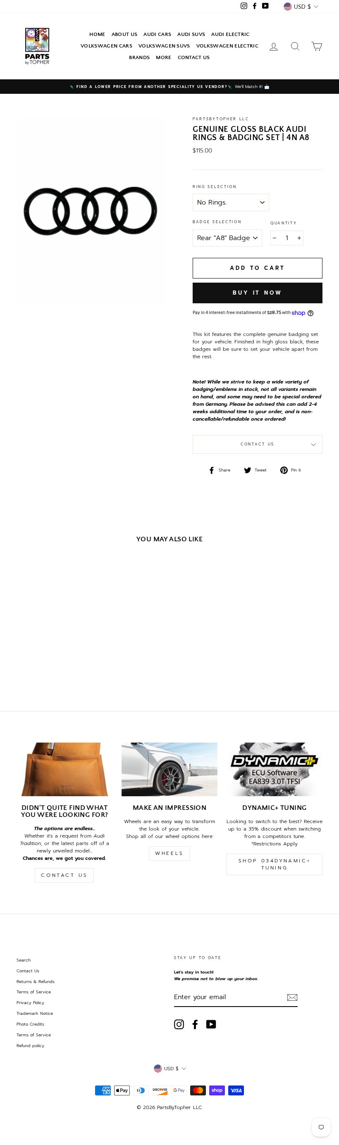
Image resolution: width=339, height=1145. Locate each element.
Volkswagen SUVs (164, 46)
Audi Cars (157, 34)
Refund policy (30, 1046)
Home (97, 34)
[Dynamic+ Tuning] (274, 769)
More (163, 57)
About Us (125, 34)
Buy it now (257, 293)
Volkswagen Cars (106, 46)
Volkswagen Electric (227, 46)
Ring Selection (215, 187)
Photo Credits (30, 1024)
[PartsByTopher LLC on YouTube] (211, 1024)
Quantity (283, 223)
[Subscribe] (292, 997)
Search (24, 960)
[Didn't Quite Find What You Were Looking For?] (64, 769)
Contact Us (194, 57)
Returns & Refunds (36, 981)
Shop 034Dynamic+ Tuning (275, 864)
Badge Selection (217, 222)
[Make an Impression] (169, 769)
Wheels (169, 853)
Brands (139, 57)
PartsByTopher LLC (221, 119)
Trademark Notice (35, 1013)
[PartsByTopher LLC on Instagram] (179, 1024)
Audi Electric (230, 34)
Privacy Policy (30, 1003)
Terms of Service (34, 992)
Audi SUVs (191, 34)
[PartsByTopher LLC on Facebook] (195, 1024)
